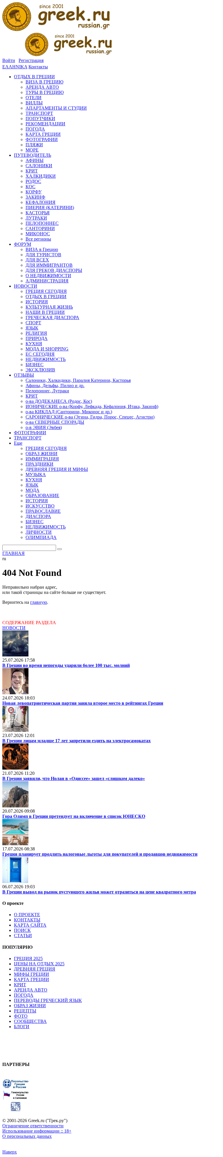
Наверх (9, 1151)
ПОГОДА (23, 995)
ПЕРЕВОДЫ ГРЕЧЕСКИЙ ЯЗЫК (48, 1000)
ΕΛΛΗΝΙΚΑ (14, 66)
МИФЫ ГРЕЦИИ (31, 974)
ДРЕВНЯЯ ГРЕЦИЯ (34, 968)
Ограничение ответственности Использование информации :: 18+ (36, 1128)
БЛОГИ (21, 1026)
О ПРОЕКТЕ (27, 914)
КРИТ (20, 984)
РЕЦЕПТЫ (25, 1010)
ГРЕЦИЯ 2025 (28, 958)
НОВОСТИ (14, 627)
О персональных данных (27, 1136)
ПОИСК (22, 930)
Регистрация (31, 60)
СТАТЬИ (23, 935)
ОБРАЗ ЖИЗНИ (30, 1005)
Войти (8, 60)
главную (38, 602)
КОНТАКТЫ (27, 919)
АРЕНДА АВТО (30, 989)
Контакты (38, 66)
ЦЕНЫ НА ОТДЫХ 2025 (39, 963)
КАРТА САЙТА (30, 925)
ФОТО (21, 1016)
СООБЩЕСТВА (30, 1021)
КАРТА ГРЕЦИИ (31, 979)
